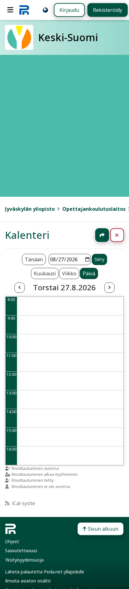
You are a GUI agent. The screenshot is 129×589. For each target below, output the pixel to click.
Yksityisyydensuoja (24, 560)
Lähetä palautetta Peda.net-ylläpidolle (44, 572)
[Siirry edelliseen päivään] (19, 287)
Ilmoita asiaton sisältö (28, 581)
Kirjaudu (69, 10)
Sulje (122, 235)
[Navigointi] (10, 10)
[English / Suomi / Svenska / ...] (45, 10)
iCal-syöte (23, 503)
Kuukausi (45, 273)
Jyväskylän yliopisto (30, 208)
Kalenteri (27, 235)
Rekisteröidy (107, 10)
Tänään (34, 259)
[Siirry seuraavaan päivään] (109, 287)
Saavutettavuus (21, 550)
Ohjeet (12, 541)
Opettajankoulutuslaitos (94, 208)
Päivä (89, 273)
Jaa (102, 235)
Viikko (69, 273)
